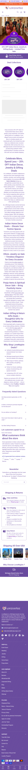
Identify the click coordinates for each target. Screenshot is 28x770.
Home (4, 10)
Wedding (4, 650)
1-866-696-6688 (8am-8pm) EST (12, 631)
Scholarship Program (7, 725)
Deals (4, 33)
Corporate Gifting (6, 681)
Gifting (3, 657)
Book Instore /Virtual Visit (9, 753)
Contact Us (5, 743)
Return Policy (12, 536)
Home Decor (5, 660)
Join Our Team (6, 722)
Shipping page (15, 502)
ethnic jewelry (18, 262)
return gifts (17, 328)
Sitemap (4, 694)
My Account (5, 740)
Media (3, 688)
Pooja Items (5, 663)
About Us (5, 39)
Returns (4, 749)
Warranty (4, 728)
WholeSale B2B (6, 678)
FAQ (3, 746)
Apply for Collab (6, 719)
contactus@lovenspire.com (10, 628)
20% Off (7, 79)
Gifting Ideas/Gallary (7, 691)
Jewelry (4, 654)
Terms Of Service (6, 709)
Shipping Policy (6, 703)
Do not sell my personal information (11, 715)
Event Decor (5, 647)
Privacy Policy (5, 712)
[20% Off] (7, 71)
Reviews (4, 675)
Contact (5, 45)
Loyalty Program (6, 756)
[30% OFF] (19, 71)
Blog (3, 684)
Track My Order (6, 737)
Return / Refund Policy (8, 706)
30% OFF (19, 79)
